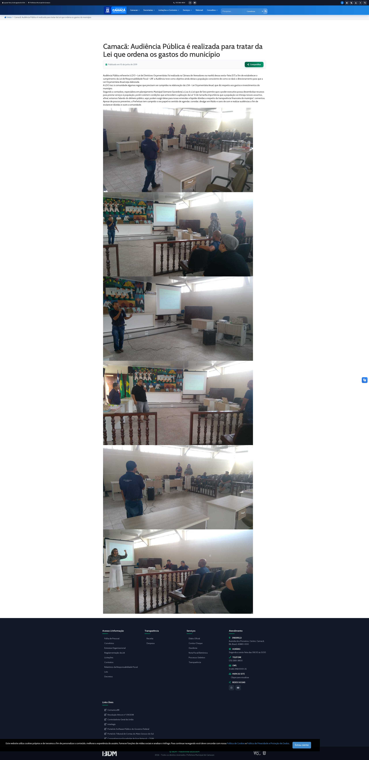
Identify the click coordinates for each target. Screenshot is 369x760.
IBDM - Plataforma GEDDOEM (185, 751)
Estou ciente (302, 745)
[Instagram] (231, 687)
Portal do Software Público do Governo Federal (128, 729)
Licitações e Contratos (168, 10)
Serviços (186, 10)
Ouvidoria (193, 648)
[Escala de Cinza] (351, 3)
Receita (150, 638)
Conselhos (211, 10)
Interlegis (112, 724)
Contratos (108, 662)
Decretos (108, 676)
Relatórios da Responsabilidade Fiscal (121, 667)
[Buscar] (265, 11)
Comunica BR (113, 710)
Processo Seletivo (197, 657)
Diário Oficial (194, 638)
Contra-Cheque (196, 643)
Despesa (151, 643)
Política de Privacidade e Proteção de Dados (268, 743)
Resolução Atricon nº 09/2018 (121, 714)
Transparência (195, 662)
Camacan (134, 10)
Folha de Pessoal (111, 638)
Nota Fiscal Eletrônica (198, 652)
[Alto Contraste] (347, 3)
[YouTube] (238, 687)
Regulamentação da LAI (114, 652)
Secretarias (148, 10)
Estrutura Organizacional (115, 648)
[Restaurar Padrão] (365, 3)
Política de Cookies (236, 743)
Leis (106, 671)
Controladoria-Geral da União (121, 719)
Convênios (109, 643)
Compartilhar (255, 64)
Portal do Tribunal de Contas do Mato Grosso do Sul (131, 733)
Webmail (199, 10)
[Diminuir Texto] (360, 3)
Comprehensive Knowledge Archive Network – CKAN (131, 738)
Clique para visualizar (240, 677)
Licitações (108, 657)
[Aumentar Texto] (356, 3)
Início (9, 17)
